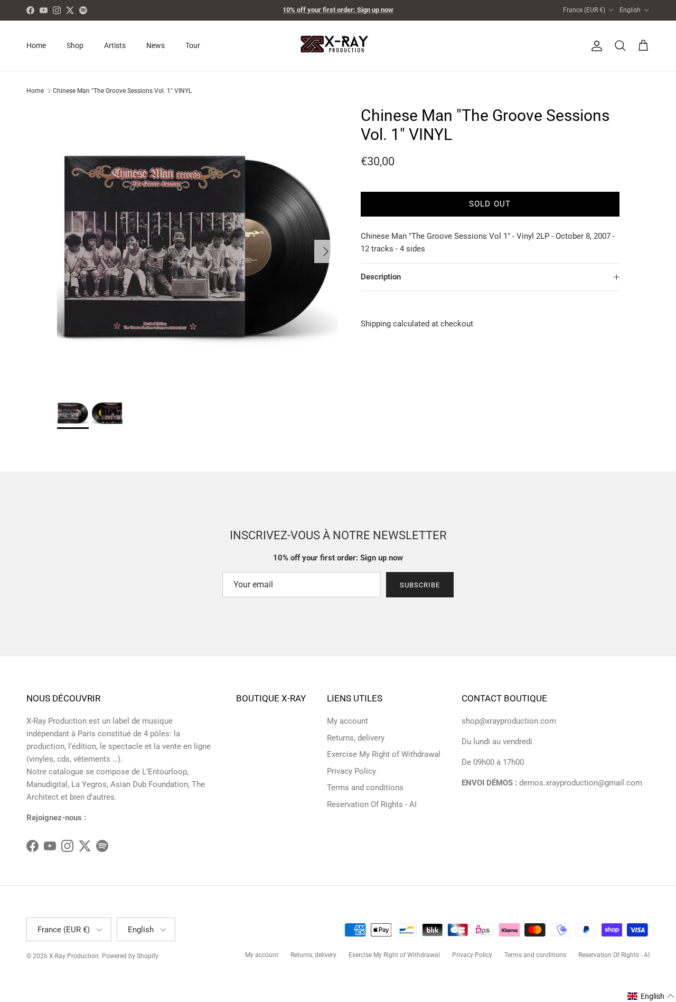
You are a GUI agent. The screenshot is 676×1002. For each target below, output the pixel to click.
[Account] (594, 46)
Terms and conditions (365, 787)
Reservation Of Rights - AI (372, 804)
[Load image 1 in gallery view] (197, 246)
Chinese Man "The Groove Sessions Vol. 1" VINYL (122, 91)
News (155, 45)
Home (36, 45)
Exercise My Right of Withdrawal (383, 754)
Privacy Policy (351, 771)
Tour (192, 45)
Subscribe (420, 585)
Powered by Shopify (130, 956)
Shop (75, 45)
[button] (651, 996)
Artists (115, 45)
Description (381, 277)
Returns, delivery (355, 738)
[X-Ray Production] (338, 45)
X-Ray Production (74, 956)
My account (347, 721)
